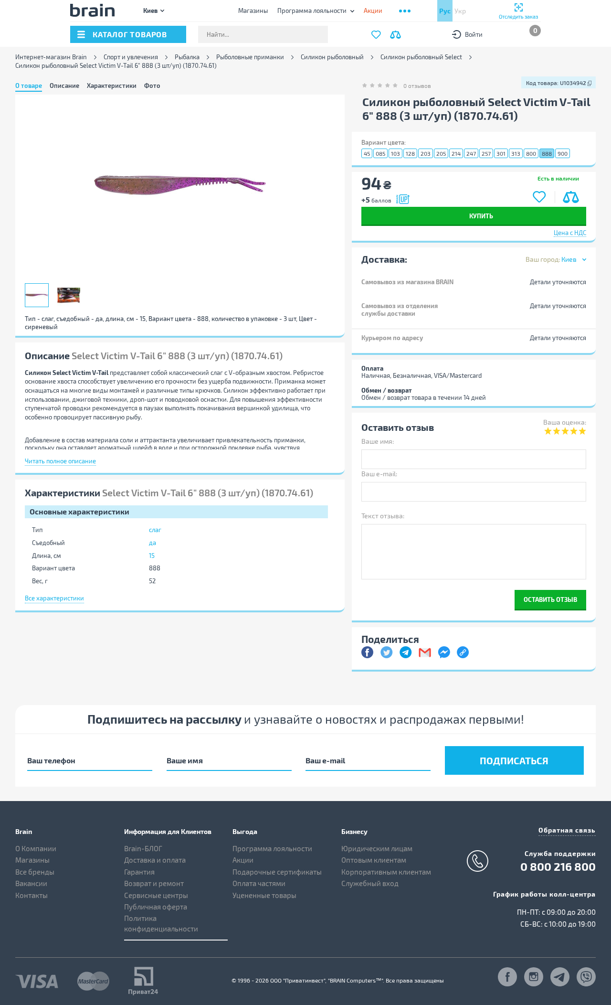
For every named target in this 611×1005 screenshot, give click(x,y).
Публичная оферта (155, 906)
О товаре (28, 85)
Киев (150, 10)
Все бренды (34, 871)
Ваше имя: (377, 441)
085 (380, 153)
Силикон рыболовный (332, 57)
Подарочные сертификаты (277, 871)
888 (547, 153)
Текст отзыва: (382, 516)
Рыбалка (187, 57)
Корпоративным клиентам (386, 871)
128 (410, 153)
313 (515, 153)
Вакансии (31, 883)
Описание (64, 85)
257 (486, 153)
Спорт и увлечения (131, 57)
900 (563, 153)
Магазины (253, 10)
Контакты (31, 895)
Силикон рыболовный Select (421, 57)
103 (395, 153)
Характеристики (112, 85)
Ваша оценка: (564, 422)
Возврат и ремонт (154, 883)
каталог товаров (130, 34)
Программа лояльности (312, 10)
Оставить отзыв (550, 599)
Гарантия (139, 871)
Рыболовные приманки (250, 57)
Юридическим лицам (376, 848)
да (152, 542)
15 (152, 555)
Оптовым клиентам (373, 859)
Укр (460, 11)
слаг (155, 530)
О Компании (35, 848)
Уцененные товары (264, 895)
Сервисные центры (156, 895)
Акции (242, 859)
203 (426, 153)
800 (531, 153)
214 (456, 153)
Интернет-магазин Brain (51, 57)
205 (441, 153)
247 (471, 153)
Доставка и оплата (155, 859)
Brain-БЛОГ (143, 848)
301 (501, 153)
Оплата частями (258, 883)
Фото (152, 85)
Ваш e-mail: (379, 474)
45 (367, 153)
